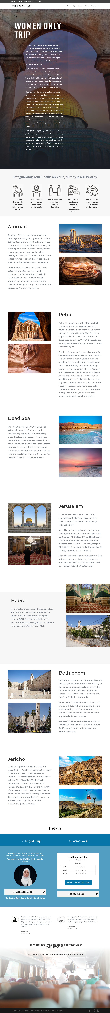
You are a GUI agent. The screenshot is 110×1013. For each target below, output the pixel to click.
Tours (87, 6)
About (69, 6)
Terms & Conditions (57, 1010)
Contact (93, 6)
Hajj (74, 6)
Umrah (79, 6)
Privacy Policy (45, 1010)
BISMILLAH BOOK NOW (78, 882)
